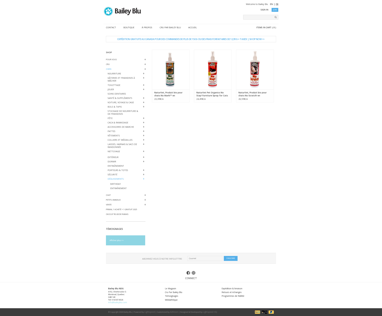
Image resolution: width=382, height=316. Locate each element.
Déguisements (116, 178)
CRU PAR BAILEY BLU (170, 27)
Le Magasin (170, 288)
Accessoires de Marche (121, 126)
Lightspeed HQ (210, 311)
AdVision (174, 311)
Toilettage (114, 85)
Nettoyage (114, 151)
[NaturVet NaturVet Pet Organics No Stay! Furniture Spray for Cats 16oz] (213, 69)
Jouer (111, 89)
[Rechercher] (274, 17)
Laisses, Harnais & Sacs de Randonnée (122, 145)
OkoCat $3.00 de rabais (117, 214)
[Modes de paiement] (257, 311)
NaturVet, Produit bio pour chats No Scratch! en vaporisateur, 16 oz (252, 94)
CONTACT (111, 27)
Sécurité (112, 174)
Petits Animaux (113, 200)
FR (277, 4)
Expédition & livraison (232, 288)
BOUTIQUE (128, 27)
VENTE (109, 204)
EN (271, 4)
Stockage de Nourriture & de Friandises (123, 112)
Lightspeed (149, 311)
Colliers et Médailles (120, 139)
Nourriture (114, 73)
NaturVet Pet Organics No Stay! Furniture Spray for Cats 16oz (212, 94)
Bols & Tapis (115, 106)
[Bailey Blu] (191, 11)
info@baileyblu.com (117, 302)
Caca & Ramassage (118, 122)
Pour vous (111, 59)
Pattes (111, 131)
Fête (110, 118)
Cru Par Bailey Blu (173, 292)
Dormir (112, 161)
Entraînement (116, 165)
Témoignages (171, 295)
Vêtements (114, 135)
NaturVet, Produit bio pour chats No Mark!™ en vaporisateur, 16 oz (168, 94)
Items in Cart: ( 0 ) (266, 27)
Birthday (115, 183)
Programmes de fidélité (233, 295)
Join (275, 10)
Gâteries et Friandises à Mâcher (121, 79)
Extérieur (113, 157)
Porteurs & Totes (118, 170)
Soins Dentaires (117, 93)
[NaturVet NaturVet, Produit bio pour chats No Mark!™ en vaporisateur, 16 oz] (171, 69)
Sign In (264, 9)
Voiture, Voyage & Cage (121, 102)
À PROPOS (147, 27)
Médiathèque (171, 299)
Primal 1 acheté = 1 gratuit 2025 (121, 209)
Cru (108, 64)
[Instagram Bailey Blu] (193, 272)
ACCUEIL (192, 27)
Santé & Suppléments (120, 98)
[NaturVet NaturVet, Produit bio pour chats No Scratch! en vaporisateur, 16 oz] (255, 69)
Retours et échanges (232, 292)
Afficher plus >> (117, 240)
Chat (108, 195)
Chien (108, 69)
